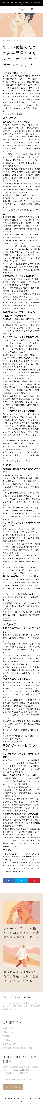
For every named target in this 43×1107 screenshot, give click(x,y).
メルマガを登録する (13, 1087)
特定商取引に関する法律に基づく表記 (18, 1048)
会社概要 (6, 1036)
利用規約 (6, 1040)
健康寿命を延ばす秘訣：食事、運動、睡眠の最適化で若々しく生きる (21, 976)
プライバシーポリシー (11, 1044)
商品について (8, 1028)
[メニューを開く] (3, 9)
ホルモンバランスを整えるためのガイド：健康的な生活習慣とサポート (21, 932)
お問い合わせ (8, 1032)
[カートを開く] (40, 9)
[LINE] (32, 9)
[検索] (36, 10)
